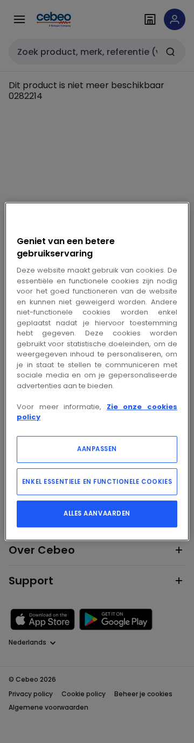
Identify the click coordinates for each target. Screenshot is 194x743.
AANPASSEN (97, 449)
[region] (97, 371)
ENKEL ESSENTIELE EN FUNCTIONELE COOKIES (97, 481)
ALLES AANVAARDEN (97, 513)
